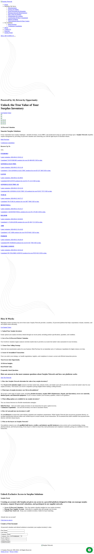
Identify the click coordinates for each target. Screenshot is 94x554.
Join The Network (6, 377)
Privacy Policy (14, 551)
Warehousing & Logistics (15, 16)
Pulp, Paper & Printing (14, 14)
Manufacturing (12, 8)
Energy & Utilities (13, 9)
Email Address (5, 538)
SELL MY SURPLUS (7, 36)
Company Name (5, 534)
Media (6, 27)
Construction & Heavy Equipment (18, 18)
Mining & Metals (13, 19)
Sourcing (7, 31)
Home (6, 4)
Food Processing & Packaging (17, 11)
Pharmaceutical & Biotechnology (17, 13)
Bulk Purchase (12, 24)
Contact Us (7, 29)
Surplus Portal (8, 32)
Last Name (4, 532)
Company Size (5, 536)
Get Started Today (6, 113)
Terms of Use (5, 551)
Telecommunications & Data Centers (18, 21)
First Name (4, 530)
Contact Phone (5, 540)
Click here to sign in (6, 520)
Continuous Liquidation (15, 26)
